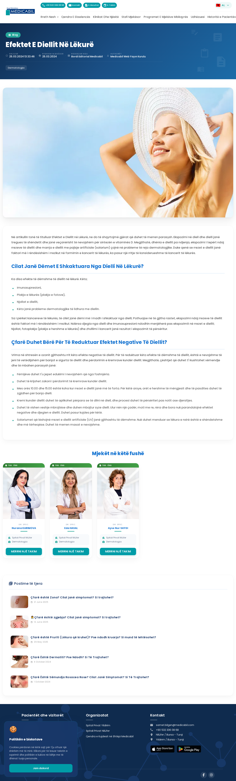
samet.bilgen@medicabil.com (175, 725)
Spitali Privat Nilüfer (98, 731)
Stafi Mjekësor (131, 17)
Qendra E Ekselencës (75, 17)
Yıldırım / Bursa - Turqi (170, 739)
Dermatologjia (16, 67)
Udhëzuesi (198, 17)
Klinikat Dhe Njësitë (106, 17)
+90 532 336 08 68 (167, 730)
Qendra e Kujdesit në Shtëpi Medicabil (109, 736)
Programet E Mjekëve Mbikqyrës (166, 17)
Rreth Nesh (50, 17)
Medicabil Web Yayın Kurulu (128, 56)
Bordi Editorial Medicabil (87, 56)
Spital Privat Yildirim (98, 725)
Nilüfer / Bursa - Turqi (169, 734)
